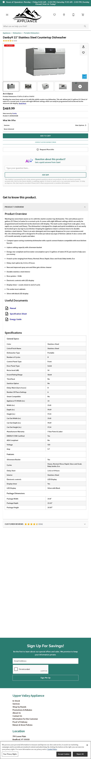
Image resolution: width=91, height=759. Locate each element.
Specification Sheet (18, 314)
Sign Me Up (45, 678)
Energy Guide (15, 319)
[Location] (64, 15)
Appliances (7, 33)
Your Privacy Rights (10, 754)
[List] (54, 15)
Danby (14, 113)
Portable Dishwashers (31, 33)
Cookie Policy (52, 749)
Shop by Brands (19, 707)
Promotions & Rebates (22, 710)
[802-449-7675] (73, 15)
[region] (45, 750)
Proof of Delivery (20, 722)
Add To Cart (45, 136)
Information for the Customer (25, 719)
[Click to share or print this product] (83, 46)
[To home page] (27, 15)
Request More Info (47, 149)
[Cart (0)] (83, 15)
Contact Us (17, 716)
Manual (13, 308)
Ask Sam (45, 175)
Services (16, 704)
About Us (17, 713)
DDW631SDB (13, 116)
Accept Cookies (64, 754)
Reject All (80, 754)
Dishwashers (17, 33)
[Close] (87, 745)
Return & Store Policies (22, 725)
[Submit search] (85, 26)
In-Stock (16, 701)
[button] (7, 15)
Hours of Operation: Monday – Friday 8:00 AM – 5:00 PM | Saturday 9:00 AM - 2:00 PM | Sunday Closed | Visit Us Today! (47, 3)
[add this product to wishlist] (83, 52)
